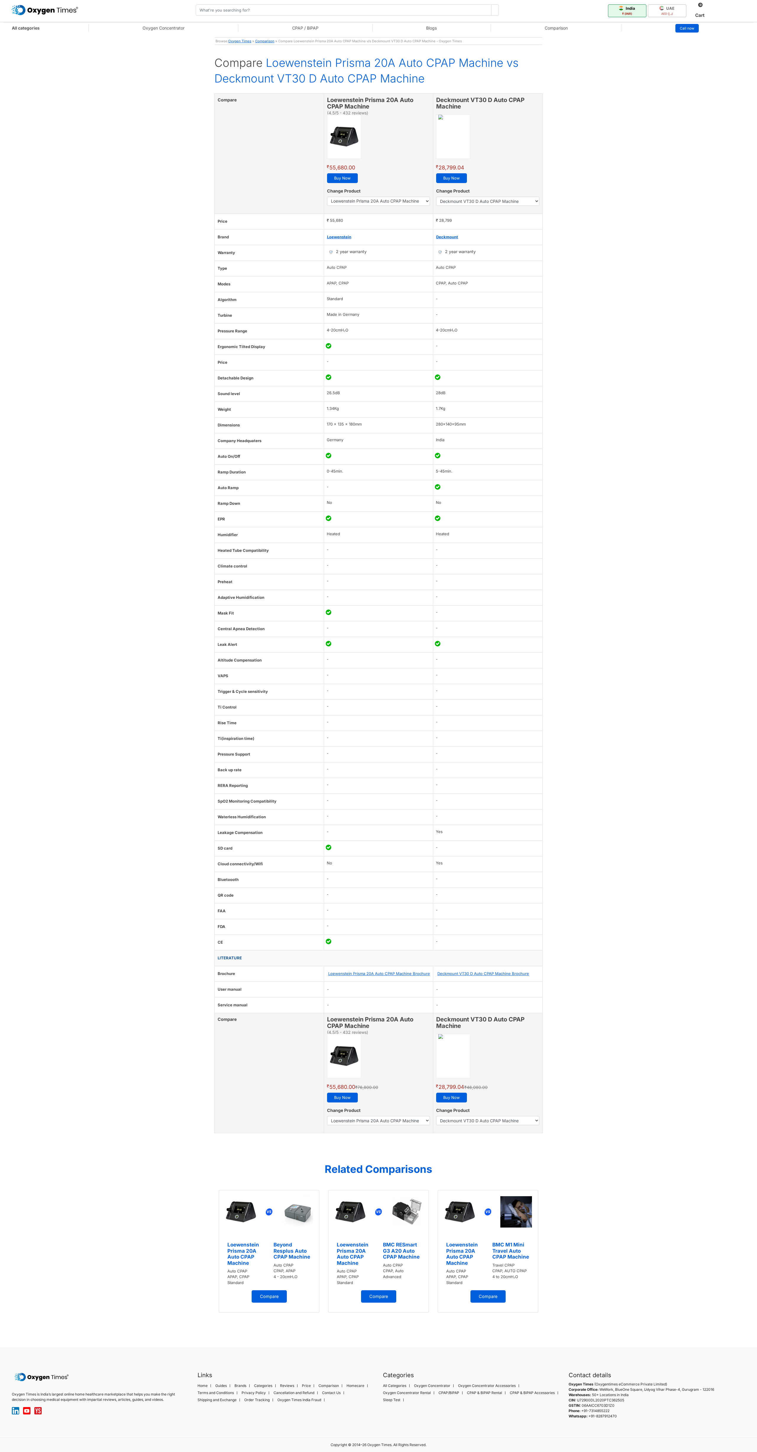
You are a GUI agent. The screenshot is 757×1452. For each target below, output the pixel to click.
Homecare (355, 1385)
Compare (269, 1296)
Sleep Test (391, 1399)
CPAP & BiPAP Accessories (532, 1392)
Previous (208, 1259)
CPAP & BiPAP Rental (484, 1392)
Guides (221, 1385)
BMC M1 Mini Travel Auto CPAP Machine (510, 1251)
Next (548, 1259)
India (628, 10)
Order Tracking (257, 1399)
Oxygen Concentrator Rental (407, 1392)
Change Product (343, 190)
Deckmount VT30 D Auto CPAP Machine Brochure (483, 973)
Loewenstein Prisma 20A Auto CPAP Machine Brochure (379, 973)
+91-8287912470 (602, 1416)
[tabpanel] (269, 1251)
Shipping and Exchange (217, 1399)
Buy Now (342, 178)
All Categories (394, 1385)
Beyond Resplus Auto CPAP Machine (292, 1251)
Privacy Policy (254, 1392)
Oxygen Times (239, 41)
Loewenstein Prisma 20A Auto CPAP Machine (243, 1254)
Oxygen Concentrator (164, 27)
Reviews (287, 1385)
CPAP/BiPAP (449, 1392)
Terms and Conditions (216, 1392)
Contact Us (331, 1392)
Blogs (431, 27)
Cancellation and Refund (294, 1392)
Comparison (556, 27)
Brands (240, 1385)
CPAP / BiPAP (305, 27)
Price (306, 1385)
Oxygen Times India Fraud (299, 1399)
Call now (687, 28)
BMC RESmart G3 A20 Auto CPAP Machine (401, 1251)
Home (203, 1385)
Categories (263, 1385)
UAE (668, 10)
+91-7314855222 (595, 1411)
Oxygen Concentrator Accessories (487, 1385)
